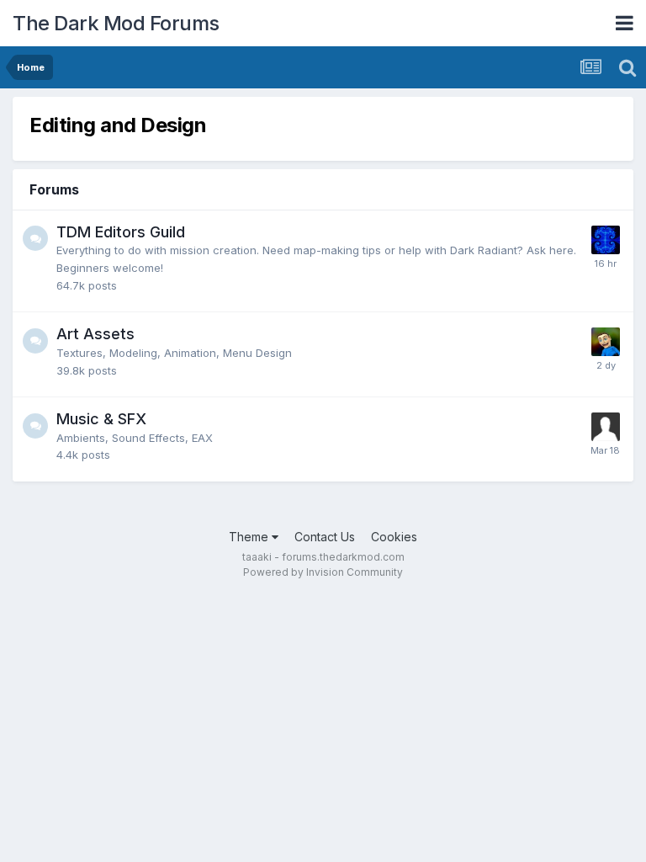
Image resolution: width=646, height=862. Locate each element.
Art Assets (95, 334)
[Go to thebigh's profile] (605, 240)
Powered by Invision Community (323, 572)
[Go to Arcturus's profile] (605, 341)
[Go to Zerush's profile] (605, 426)
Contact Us (324, 536)
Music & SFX (101, 419)
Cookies (394, 536)
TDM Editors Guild (120, 232)
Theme (250, 536)
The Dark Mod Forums (116, 23)
